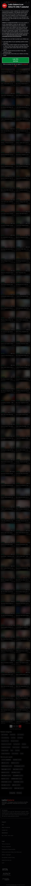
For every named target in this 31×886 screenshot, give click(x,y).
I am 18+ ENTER (16, 60)
